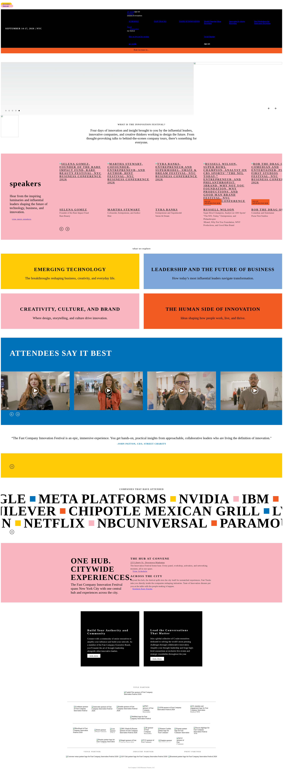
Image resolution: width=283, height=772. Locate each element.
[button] (6, 4)
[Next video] (18, 414)
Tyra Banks (166, 209)
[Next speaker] (67, 229)
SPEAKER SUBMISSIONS (125, 764)
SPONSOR (146, 764)
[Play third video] (182, 390)
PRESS (158, 764)
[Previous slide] (269, 108)
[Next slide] (275, 108)
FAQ (168, 764)
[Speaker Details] (81, 184)
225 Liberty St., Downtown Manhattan (147, 562)
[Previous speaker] (61, 229)
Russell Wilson (218, 209)
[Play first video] (35, 390)
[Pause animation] (12, 466)
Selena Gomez (73, 209)
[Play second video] (108, 390)
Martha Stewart (123, 209)
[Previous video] (12, 414)
